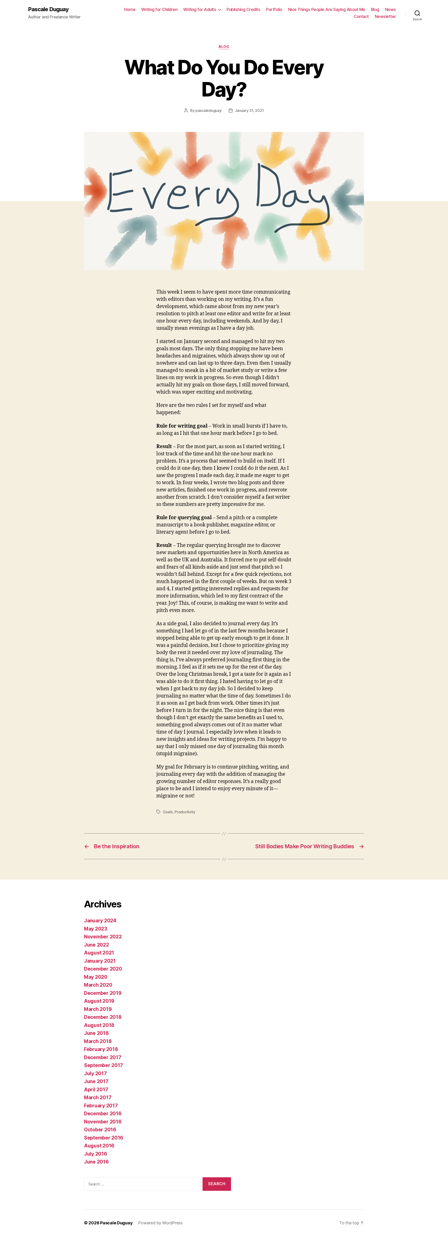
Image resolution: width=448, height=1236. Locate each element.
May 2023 (95, 929)
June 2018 (96, 1033)
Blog (375, 9)
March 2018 (98, 1041)
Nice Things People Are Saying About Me (326, 9)
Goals (168, 812)
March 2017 (97, 1097)
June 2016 (96, 1162)
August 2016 (99, 1146)
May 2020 (95, 977)
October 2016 (100, 1130)
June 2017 (96, 1081)
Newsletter (385, 16)
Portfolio (274, 9)
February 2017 (101, 1106)
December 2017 (102, 1057)
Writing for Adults (199, 9)
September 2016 (103, 1138)
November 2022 (103, 937)
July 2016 (95, 1154)
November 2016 (103, 1122)
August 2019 (99, 1001)
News (390, 9)
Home (129, 9)
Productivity (185, 812)
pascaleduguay (209, 110)
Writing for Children (159, 9)
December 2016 (103, 1113)
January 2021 (100, 961)
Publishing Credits (243, 9)
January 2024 (100, 921)
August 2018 (99, 1025)
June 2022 (96, 945)
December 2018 (103, 1017)
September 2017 (103, 1065)
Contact (361, 16)
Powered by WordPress (160, 1222)
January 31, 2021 (249, 110)
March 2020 (98, 985)
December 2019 (103, 993)
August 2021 (99, 953)
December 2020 (103, 969)
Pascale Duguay (48, 9)
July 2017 (95, 1073)
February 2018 (101, 1049)
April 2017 (96, 1089)
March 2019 (98, 1009)
